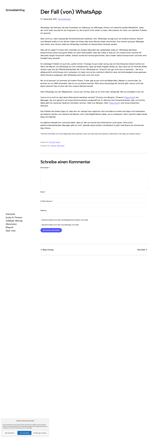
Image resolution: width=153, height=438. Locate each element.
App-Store (129, 97)
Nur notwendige (24, 433)
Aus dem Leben (54, 142)
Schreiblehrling (15, 10)
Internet (53, 146)
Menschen (60, 146)
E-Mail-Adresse (46, 201)
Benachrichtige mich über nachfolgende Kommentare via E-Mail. (65, 220)
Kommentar (45, 168)
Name (43, 192)
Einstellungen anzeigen (39, 433)
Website (43, 210)
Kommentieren (64, 19)
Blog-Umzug (48, 250)
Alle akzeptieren (9, 433)
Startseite (10, 214)
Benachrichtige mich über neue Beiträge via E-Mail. (60, 225)
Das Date (141, 250)
